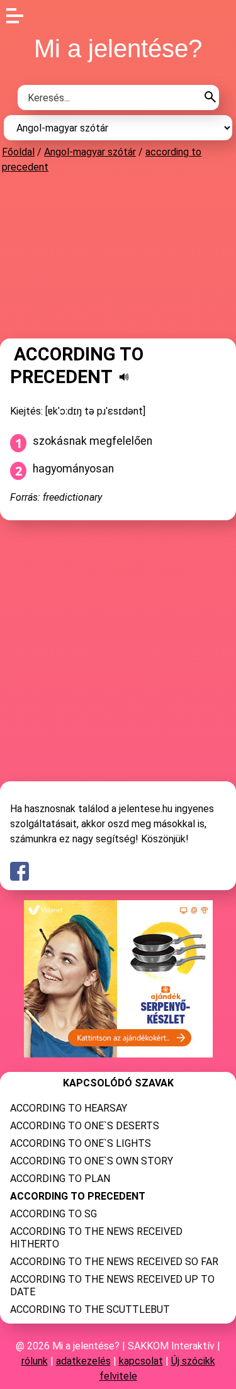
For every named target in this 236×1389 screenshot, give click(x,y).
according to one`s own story (91, 1161)
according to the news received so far (114, 1262)
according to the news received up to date (112, 1285)
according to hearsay (68, 1108)
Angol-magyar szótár (90, 152)
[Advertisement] (118, 255)
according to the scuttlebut (90, 1309)
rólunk (34, 1361)
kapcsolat (141, 1361)
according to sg (53, 1214)
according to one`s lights (80, 1143)
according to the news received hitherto (96, 1237)
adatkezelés (83, 1361)
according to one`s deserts (84, 1126)
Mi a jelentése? (118, 48)
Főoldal (18, 152)
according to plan (60, 1179)
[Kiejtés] (124, 377)
